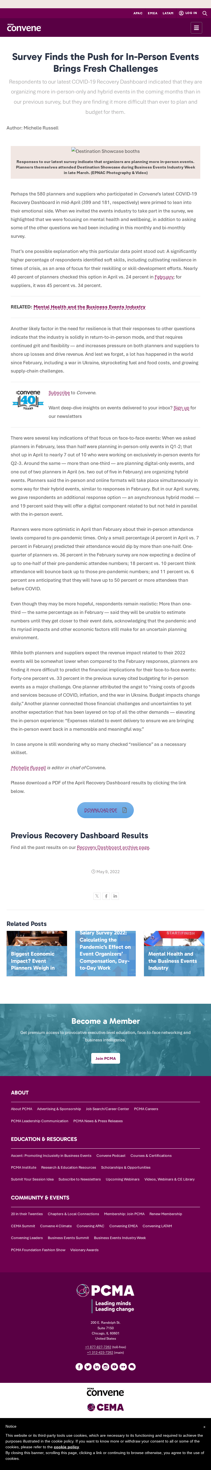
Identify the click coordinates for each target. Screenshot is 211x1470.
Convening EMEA (123, 1226)
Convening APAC (90, 1226)
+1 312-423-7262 (100, 1352)
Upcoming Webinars (123, 1179)
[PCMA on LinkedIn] (97, 1366)
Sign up (181, 408)
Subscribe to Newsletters (80, 1179)
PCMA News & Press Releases (98, 1121)
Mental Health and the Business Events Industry (89, 307)
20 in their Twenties (27, 1214)
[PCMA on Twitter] (88, 1366)
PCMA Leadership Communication (39, 1121)
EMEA (152, 13)
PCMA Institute (23, 1167)
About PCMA (21, 1109)
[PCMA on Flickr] (123, 1366)
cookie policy (66, 1447)
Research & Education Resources (68, 1167)
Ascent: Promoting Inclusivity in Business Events (51, 1155)
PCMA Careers (146, 1109)
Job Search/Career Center (107, 1109)
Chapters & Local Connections (73, 1214)
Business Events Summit (68, 1237)
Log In (191, 13)
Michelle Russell (28, 768)
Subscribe (59, 393)
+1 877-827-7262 (98, 1347)
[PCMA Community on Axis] (132, 1366)
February (164, 277)
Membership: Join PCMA (124, 1214)
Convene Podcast (111, 1155)
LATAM (168, 13)
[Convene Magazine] (24, 27)
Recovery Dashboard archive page (113, 847)
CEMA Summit (23, 1226)
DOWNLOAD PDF (100, 810)
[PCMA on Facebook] (79, 1366)
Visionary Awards (84, 1250)
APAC (138, 13)
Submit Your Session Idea (32, 1179)
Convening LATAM (157, 1226)
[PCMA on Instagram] (105, 1366)
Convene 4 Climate (56, 1226)
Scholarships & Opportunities (126, 1167)
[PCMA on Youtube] (114, 1366)
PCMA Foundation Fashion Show (38, 1250)
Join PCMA (106, 1058)
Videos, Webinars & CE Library (170, 1179)
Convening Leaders (27, 1237)
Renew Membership (165, 1214)
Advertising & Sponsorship (59, 1109)
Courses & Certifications (151, 1155)
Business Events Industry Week (120, 1237)
